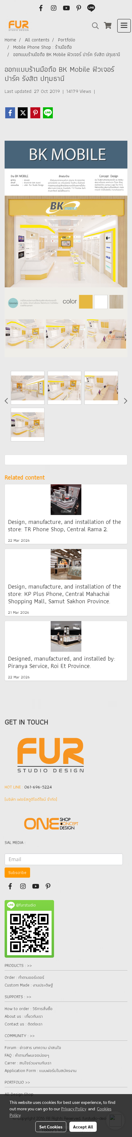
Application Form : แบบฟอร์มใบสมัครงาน (40, 1070)
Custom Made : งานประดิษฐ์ (29, 985)
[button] (93, 25)
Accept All (83, 1126)
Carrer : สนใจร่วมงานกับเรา (28, 1062)
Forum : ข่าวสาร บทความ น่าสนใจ (33, 1047)
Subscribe (17, 872)
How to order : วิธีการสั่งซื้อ (28, 1008)
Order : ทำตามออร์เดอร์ (24, 977)
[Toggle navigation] (124, 25)
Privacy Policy (73, 1108)
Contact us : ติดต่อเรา (23, 1024)
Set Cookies (50, 1126)
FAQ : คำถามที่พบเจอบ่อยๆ (27, 1055)
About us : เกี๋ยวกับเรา (24, 1016)
